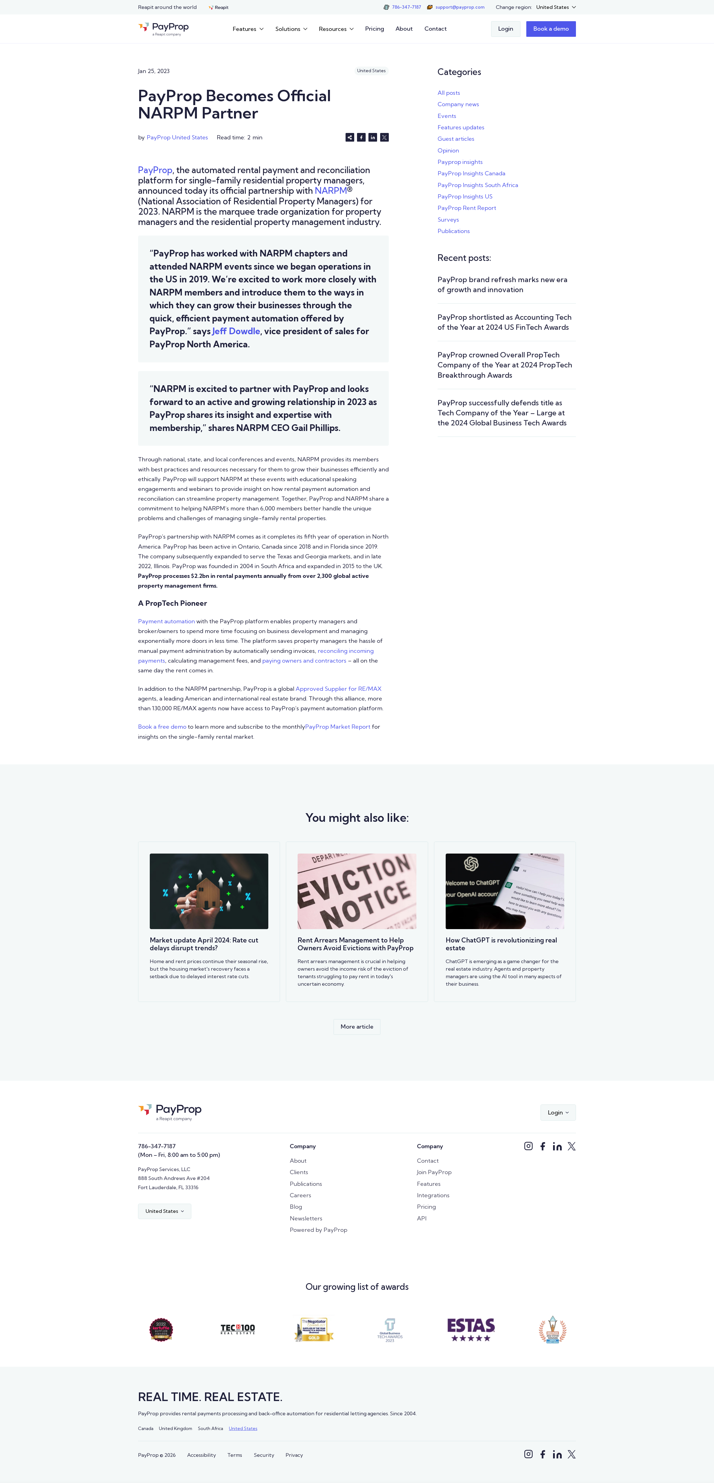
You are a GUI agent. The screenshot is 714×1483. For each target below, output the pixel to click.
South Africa (210, 1428)
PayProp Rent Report (467, 207)
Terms (234, 1455)
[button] (556, 7)
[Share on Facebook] (361, 137)
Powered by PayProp (318, 1229)
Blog (296, 1206)
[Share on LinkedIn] (372, 137)
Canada (145, 1428)
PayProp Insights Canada (471, 173)
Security (264, 1455)
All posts (449, 92)
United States (243, 1428)
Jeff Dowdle (236, 331)
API (421, 1218)
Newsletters (306, 1218)
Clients (299, 1172)
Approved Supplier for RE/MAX (339, 688)
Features (429, 1183)
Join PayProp (434, 1172)
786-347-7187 (157, 1146)
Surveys (448, 219)
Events (447, 115)
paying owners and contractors (304, 660)
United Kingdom (175, 1428)
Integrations (433, 1195)
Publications (454, 230)
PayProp (155, 169)
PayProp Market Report (337, 726)
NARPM (331, 190)
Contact (435, 28)
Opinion (448, 150)
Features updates (461, 127)
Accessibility (201, 1455)
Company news (458, 104)
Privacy (294, 1455)
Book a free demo (162, 726)
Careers (300, 1195)
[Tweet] (384, 137)
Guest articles (456, 138)
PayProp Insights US (465, 196)
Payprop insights (460, 161)
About (404, 28)
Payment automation (166, 621)
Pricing (374, 28)
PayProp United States (177, 137)
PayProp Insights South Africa (478, 184)
